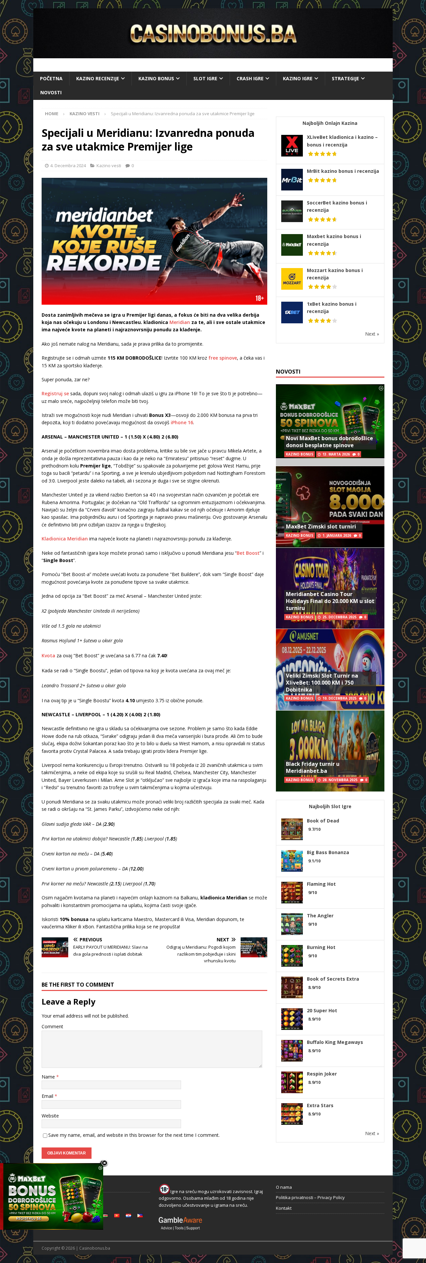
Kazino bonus (156, 78)
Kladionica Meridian (65, 538)
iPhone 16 (182, 422)
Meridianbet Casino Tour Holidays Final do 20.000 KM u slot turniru (330, 601)
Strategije (345, 78)
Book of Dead (323, 820)
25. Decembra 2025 (339, 617)
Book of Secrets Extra (333, 979)
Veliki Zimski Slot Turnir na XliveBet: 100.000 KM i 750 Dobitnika (322, 682)
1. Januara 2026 (336, 535)
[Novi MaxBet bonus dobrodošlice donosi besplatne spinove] (330, 425)
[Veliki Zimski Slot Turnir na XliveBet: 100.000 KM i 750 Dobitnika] (330, 669)
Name (49, 1077)
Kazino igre (298, 78)
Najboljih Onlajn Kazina (330, 123)
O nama (284, 1187)
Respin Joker (322, 1074)
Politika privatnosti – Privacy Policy (310, 1197)
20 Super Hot (322, 1010)
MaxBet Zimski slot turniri (321, 526)
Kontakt (284, 1208)
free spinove (222, 358)
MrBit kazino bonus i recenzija (343, 171)
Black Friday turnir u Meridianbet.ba (312, 767)
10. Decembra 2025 (339, 698)
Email (48, 1096)
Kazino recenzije (97, 78)
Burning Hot (321, 947)
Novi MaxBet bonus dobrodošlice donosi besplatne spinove (329, 442)
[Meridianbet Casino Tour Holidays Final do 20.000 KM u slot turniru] (330, 588)
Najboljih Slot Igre (330, 806)
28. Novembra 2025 (339, 780)
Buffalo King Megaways (335, 1042)
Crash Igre (250, 78)
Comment (52, 1026)
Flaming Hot (321, 884)
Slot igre (205, 78)
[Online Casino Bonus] (213, 54)
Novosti (51, 92)
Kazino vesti (109, 165)
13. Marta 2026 (336, 454)
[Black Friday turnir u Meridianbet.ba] (330, 751)
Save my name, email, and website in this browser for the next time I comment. (134, 1135)
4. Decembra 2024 (68, 165)
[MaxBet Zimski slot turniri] (330, 506)
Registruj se (55, 393)
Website (50, 1115)
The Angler (320, 915)
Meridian (179, 322)
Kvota (48, 655)
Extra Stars (320, 1105)
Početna (51, 78)
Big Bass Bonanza (328, 852)
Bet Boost (248, 553)
